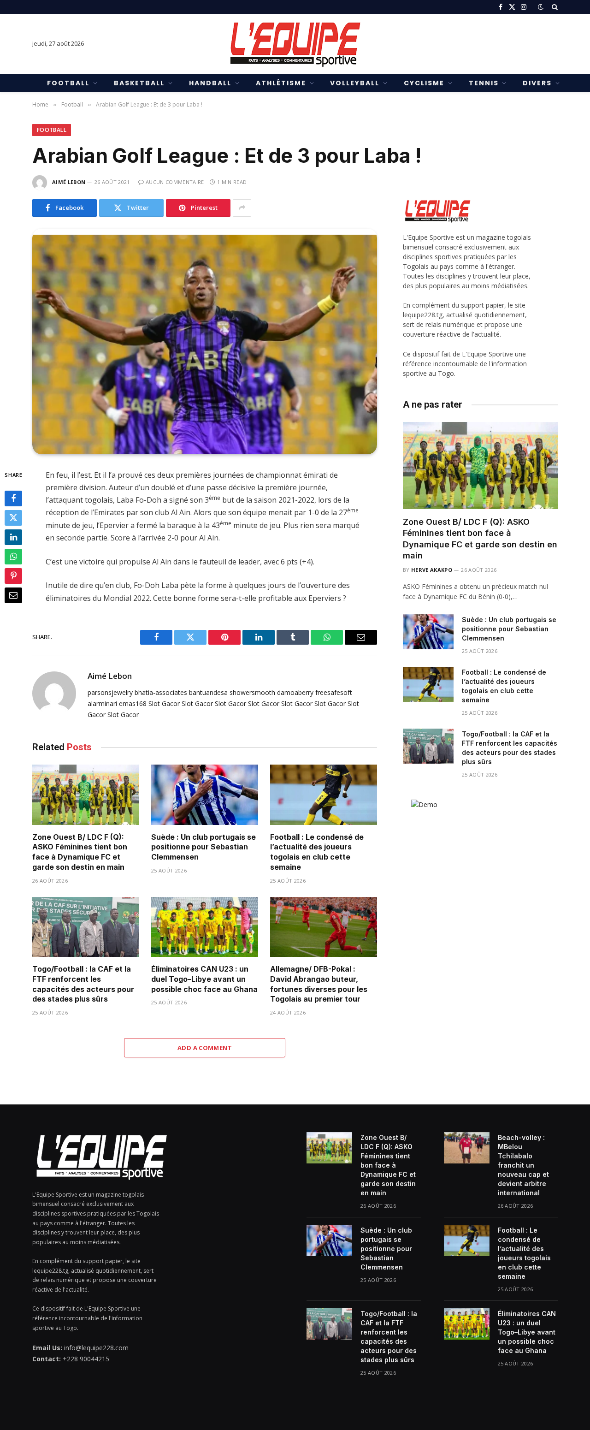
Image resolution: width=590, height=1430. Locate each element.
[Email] (13, 595)
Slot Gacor (164, 703)
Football (68, 83)
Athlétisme (281, 83)
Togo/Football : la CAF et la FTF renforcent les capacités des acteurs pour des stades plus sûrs (83, 983)
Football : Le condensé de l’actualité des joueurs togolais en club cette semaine (317, 852)
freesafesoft (333, 692)
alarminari (102, 703)
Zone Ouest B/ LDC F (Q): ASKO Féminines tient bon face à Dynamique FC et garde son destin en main (79, 852)
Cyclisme (424, 83)
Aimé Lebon (68, 181)
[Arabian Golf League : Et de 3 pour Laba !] (204, 341)
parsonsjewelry (110, 692)
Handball (210, 83)
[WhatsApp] (13, 556)
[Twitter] (13, 517)
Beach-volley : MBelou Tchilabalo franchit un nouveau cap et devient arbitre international (523, 1165)
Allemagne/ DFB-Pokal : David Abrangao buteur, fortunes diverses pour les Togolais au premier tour (318, 983)
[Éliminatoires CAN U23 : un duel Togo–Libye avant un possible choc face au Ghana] (204, 927)
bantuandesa (208, 692)
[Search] (554, 7)
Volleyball (354, 83)
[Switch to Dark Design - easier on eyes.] (541, 7)
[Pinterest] (13, 575)
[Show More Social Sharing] (242, 208)
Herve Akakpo (431, 569)
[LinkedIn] (13, 537)
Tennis (484, 83)
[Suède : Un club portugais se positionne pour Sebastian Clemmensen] (204, 795)
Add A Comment (204, 1048)
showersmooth (252, 692)
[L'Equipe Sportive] (295, 44)
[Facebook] (13, 498)
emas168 (133, 703)
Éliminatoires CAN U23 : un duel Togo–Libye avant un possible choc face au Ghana (204, 979)
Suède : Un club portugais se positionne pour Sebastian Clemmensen (203, 847)
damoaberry (295, 692)
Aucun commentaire (175, 181)
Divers (537, 83)
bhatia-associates (161, 692)
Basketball (139, 83)
